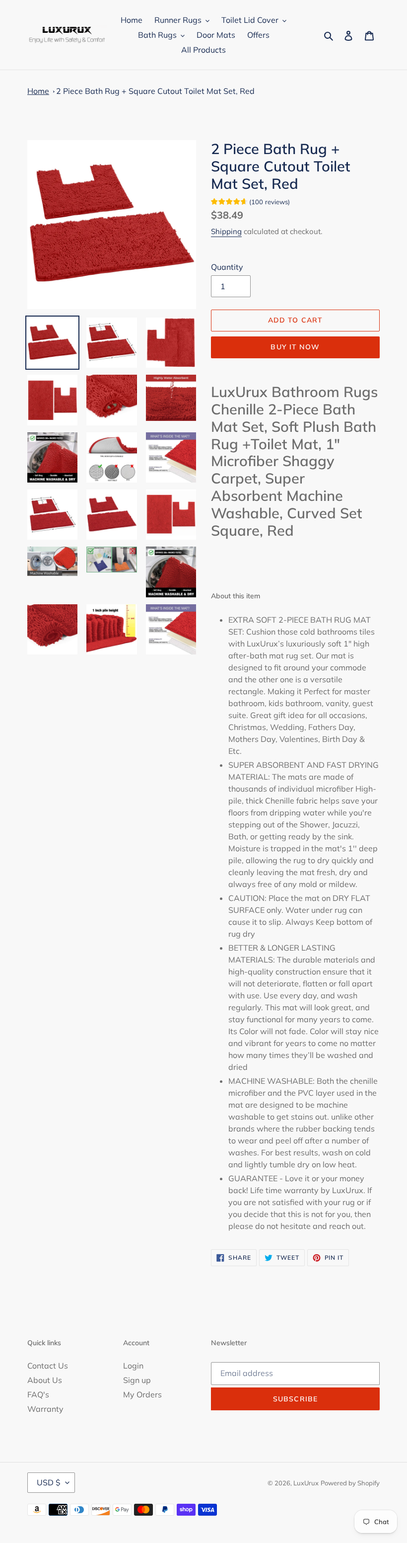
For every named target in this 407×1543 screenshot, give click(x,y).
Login (133, 1366)
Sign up (137, 1380)
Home (38, 91)
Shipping (226, 231)
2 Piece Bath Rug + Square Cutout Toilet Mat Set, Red (155, 91)
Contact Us (47, 1366)
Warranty (45, 1409)
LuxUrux (306, 1483)
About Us (44, 1380)
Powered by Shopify (350, 1483)
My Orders (142, 1394)
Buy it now (295, 346)
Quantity (227, 267)
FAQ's (38, 1394)
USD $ (49, 1482)
